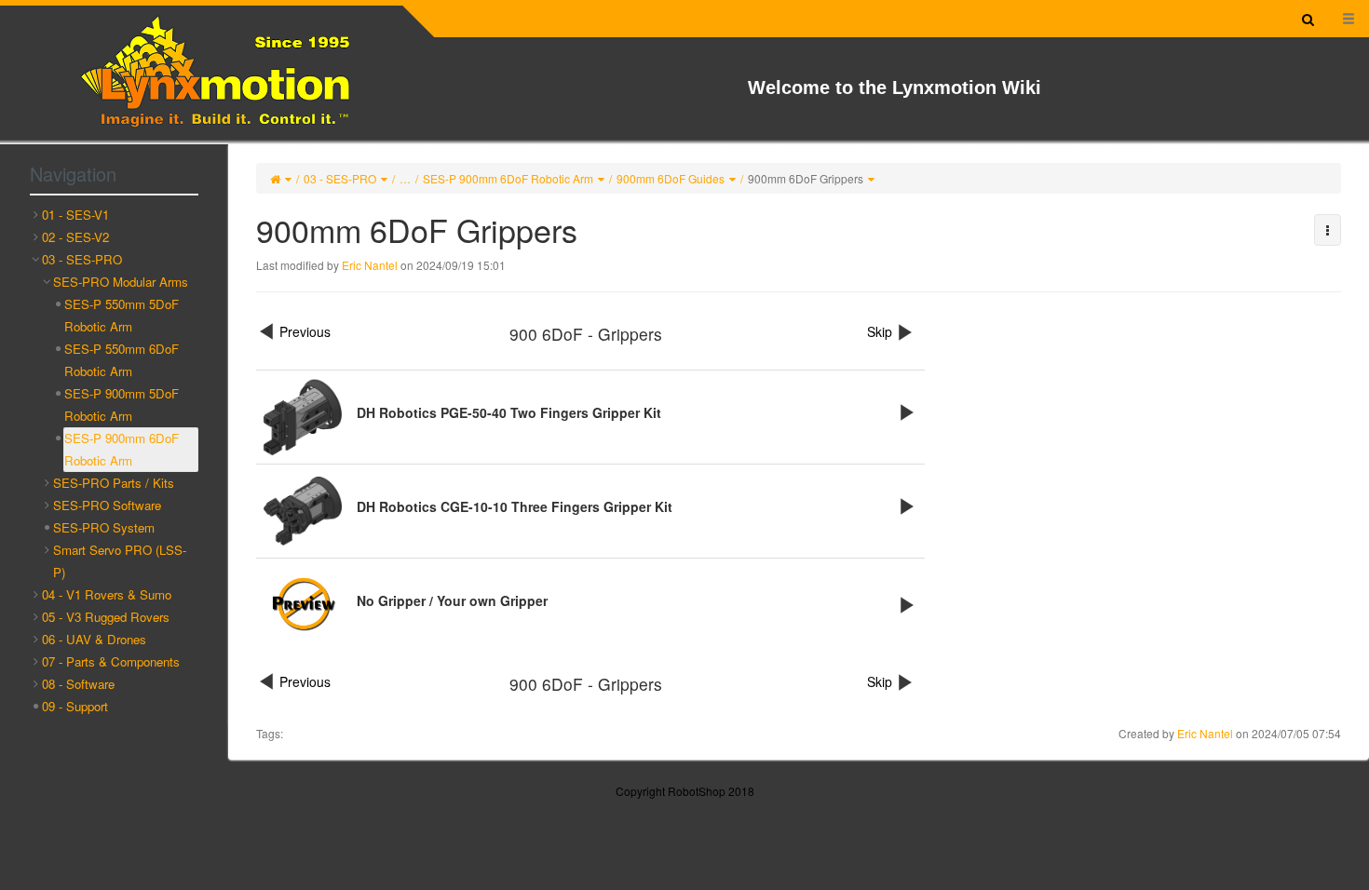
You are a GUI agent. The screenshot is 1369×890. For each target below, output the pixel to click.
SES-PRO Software (107, 505)
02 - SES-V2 (75, 237)
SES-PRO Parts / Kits (113, 483)
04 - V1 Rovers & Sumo (106, 594)
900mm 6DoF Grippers (805, 178)
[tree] (114, 461)
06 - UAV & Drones (94, 639)
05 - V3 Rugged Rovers (105, 617)
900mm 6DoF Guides (671, 178)
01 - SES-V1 (75, 214)
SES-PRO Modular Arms (120, 281)
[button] (1327, 230)
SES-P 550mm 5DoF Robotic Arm (121, 315)
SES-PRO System (104, 527)
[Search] (1308, 18)
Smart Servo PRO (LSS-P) (119, 561)
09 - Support (75, 706)
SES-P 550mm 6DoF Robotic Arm (121, 360)
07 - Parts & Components (111, 661)
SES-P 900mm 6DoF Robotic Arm (508, 178)
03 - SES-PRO (340, 178)
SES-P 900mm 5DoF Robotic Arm (121, 404)
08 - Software (78, 684)
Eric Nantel (370, 265)
